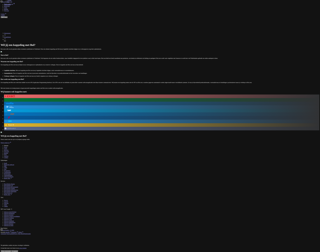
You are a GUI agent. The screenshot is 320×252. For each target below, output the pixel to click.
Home (5, 147)
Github (6, 206)
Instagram (13, 232)
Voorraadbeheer (8, 175)
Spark (5, 163)
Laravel (6, 201)
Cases (5, 148)
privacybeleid (22, 248)
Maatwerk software (9, 164)
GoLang (6, 203)
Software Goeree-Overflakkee (12, 216)
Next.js (6, 200)
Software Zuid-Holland (10, 212)
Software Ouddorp (9, 218)
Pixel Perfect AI (8, 193)
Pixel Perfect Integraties (10, 191)
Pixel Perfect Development (11, 187)
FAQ (5, 154)
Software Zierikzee (9, 221)
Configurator (7, 172)
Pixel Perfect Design (9, 184)
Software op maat (8, 225)
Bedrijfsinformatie (26, 233)
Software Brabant (8, 224)
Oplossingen (7, 33)
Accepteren (15, 251)
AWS (5, 204)
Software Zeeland (8, 215)
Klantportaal (7, 173)
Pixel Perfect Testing (9, 188)
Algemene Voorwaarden (7, 233)
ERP (5, 166)
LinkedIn (7, 232)
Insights (6, 153)
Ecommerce (7, 170)
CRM (5, 167)
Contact (6, 157)
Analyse (6, 156)
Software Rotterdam (9, 213)
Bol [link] (5, 41)
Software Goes (8, 219)
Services (6, 150)
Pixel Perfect (8, 230)
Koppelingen (7, 37)
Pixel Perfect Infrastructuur (11, 190)
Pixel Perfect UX (8, 185)
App (5, 169)
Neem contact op (8, 4)
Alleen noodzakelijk (6, 251)
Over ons (9, 1)
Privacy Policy (17, 233)
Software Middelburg (9, 222)
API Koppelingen (8, 176)
